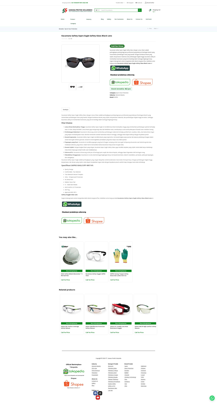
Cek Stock (148, 19)
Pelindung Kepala (112, 377)
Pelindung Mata (112, 368)
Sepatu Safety (112, 384)
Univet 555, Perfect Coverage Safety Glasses (70, 327)
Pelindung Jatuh (112, 373)
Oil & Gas (94, 368)
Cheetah (127, 375)
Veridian (143, 384)
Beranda (61, 29)
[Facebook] (95, 393)
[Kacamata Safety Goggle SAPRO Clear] (96, 256)
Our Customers (119, 19)
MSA (126, 386)
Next (155, 28)
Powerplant (95, 375)
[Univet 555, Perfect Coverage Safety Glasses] (71, 308)
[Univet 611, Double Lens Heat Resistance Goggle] (121, 308)
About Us (129, 19)
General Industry (120, 95)
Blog (102, 19)
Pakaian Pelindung (113, 379)
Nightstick (143, 366)
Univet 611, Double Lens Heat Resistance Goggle (119, 327)
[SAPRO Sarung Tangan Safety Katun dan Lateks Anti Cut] (121, 256)
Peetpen (143, 368)
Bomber (127, 370)
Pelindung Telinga (113, 370)
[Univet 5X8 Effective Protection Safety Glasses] (96, 308)
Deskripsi (65, 109)
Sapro (126, 366)
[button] (97, 10)
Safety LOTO (111, 386)
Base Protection (129, 368)
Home (62, 19)
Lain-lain (110, 390)
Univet (142, 381)
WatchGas (143, 386)
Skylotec (143, 379)
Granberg (127, 381)
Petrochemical (96, 370)
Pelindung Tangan (113, 375)
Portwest (143, 370)
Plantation (94, 373)
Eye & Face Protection (71, 29)
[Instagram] (100, 393)
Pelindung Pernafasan (114, 381)
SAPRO (116, 97)
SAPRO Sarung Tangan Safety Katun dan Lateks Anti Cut (119, 274)
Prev (150, 28)
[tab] (65, 109)
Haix (126, 384)
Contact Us (139, 19)
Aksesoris (110, 366)
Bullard (126, 373)
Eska (126, 379)
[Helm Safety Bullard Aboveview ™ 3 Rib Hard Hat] (71, 256)
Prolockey (143, 373)
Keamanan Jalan (112, 388)
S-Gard (143, 375)
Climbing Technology (130, 377)
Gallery (109, 19)
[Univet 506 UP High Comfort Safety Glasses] (145, 308)
